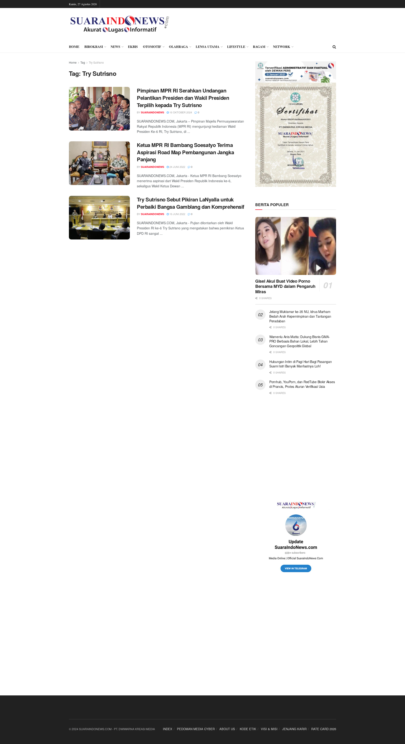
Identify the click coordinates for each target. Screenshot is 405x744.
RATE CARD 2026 (323, 729)
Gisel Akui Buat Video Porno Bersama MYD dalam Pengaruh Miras (285, 286)
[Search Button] (334, 47)
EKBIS (133, 46)
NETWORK (281, 46)
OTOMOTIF (152, 46)
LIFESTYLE (236, 46)
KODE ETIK (248, 729)
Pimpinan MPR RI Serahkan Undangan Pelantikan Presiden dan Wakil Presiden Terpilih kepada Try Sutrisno (183, 98)
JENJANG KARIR (294, 729)
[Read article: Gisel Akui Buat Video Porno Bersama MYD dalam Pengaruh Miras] (295, 246)
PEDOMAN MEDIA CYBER (196, 729)
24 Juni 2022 (177, 167)
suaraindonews (152, 112)
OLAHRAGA (178, 46)
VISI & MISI (269, 729)
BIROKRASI (93, 46)
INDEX (167, 729)
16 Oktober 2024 (180, 112)
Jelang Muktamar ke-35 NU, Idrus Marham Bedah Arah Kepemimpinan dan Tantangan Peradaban (300, 316)
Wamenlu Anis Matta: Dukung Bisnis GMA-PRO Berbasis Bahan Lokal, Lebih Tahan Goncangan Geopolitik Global (299, 341)
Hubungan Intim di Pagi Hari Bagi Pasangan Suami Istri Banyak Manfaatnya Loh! (300, 364)
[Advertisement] (295, 448)
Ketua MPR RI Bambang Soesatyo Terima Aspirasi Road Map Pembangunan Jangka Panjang (185, 152)
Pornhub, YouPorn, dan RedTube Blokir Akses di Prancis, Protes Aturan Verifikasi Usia (302, 384)
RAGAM (259, 46)
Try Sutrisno (96, 62)
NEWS (115, 46)
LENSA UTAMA (207, 46)
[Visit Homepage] (120, 24)
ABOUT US (227, 729)
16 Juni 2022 (177, 214)
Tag (82, 62)
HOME (74, 46)
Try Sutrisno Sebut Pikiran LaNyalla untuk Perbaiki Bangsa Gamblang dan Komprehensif (190, 203)
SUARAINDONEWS (152, 167)
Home (73, 62)
